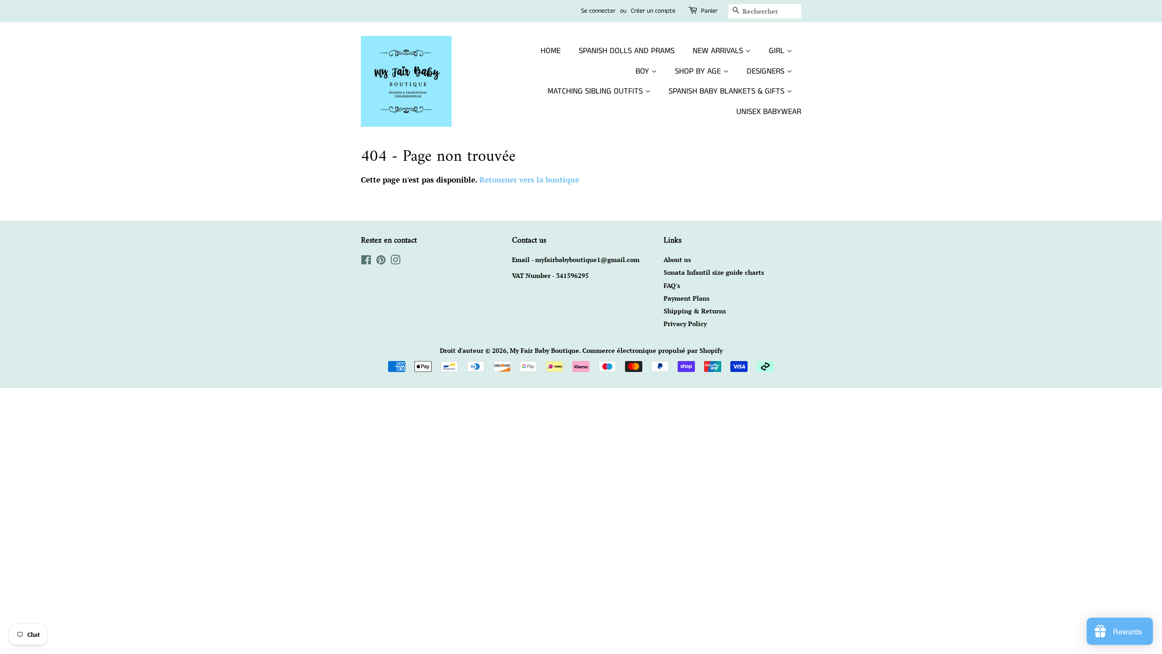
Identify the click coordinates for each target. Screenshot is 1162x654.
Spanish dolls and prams (627, 51)
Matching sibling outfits (596, 91)
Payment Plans (686, 298)
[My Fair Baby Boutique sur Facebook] (366, 261)
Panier (709, 10)
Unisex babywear (768, 112)
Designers (767, 71)
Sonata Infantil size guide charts (714, 272)
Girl (778, 51)
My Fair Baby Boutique (544, 350)
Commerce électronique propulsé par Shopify (652, 350)
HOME (551, 51)
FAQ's (672, 285)
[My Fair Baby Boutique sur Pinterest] (381, 261)
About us (677, 259)
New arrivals (719, 51)
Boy (643, 71)
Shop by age (699, 71)
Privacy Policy (685, 323)
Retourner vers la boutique (529, 179)
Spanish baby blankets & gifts (728, 91)
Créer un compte (653, 10)
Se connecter (598, 10)
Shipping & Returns (695, 311)
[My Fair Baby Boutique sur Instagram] (395, 261)
